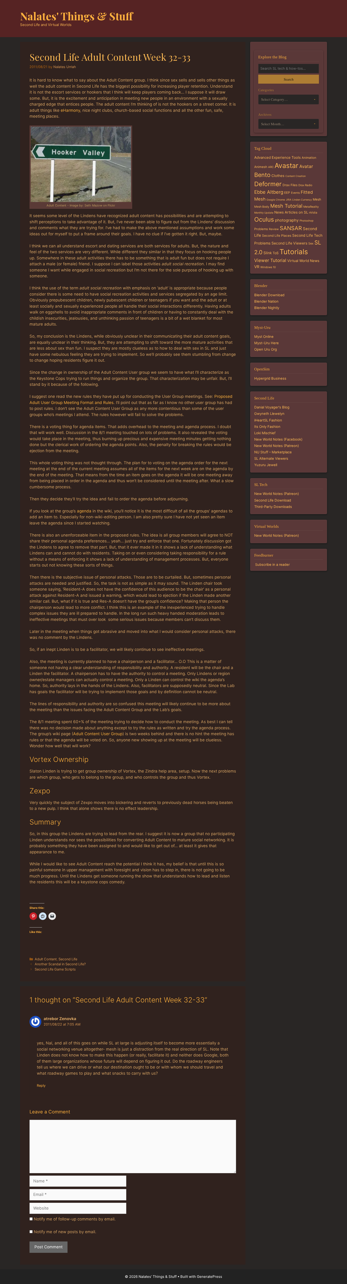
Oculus (264, 219)
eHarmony (70, 110)
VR (256, 266)
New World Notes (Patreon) (276, 446)
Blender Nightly (266, 308)
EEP (287, 192)
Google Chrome (276, 199)
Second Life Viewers (289, 243)
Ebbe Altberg (268, 192)
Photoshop (306, 220)
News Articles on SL (291, 212)
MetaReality (311, 206)
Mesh (317, 199)
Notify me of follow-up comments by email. (75, 1219)
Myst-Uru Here (266, 343)
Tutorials (293, 252)
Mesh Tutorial (286, 206)
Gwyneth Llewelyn (269, 414)
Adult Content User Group (98, 733)
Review (274, 229)
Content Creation (295, 176)
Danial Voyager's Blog (271, 407)
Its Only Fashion (267, 427)
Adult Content (46, 959)
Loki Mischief (264, 433)
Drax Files (290, 185)
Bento (262, 174)
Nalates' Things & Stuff (76, 16)
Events (295, 192)
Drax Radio (305, 185)
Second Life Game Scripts (55, 969)
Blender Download (269, 295)
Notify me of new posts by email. (65, 1231)
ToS (276, 253)
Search (288, 79)
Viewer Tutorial (270, 260)
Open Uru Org (265, 349)
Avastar (286, 165)
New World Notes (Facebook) (278, 439)
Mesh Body (261, 206)
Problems (261, 229)
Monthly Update (263, 212)
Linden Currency (302, 199)
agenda (84, 511)
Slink (267, 253)
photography (287, 220)
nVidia (313, 212)
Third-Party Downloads (273, 507)
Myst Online (264, 337)
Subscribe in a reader (272, 565)
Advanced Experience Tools (277, 157)
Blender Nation (266, 301)
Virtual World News (303, 260)
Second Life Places (276, 235)
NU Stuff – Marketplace (273, 452)
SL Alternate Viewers (271, 458)
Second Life (68, 959)
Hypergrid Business (270, 378)
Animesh (260, 167)
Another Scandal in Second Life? (60, 964)
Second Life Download (272, 500)
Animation (309, 157)
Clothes (277, 175)
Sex (310, 243)
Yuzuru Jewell (265, 465)
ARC (271, 167)
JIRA (288, 199)
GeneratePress (209, 1276)
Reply (41, 1085)
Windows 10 (268, 267)
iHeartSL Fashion (268, 420)
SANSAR (291, 228)
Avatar (306, 166)
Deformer (268, 184)
